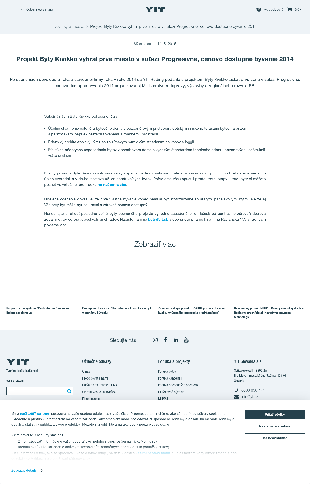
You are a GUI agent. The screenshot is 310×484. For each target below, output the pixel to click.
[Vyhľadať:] (69, 391)
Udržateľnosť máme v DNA (99, 385)
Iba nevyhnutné (274, 438)
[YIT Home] (155, 9)
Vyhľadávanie (15, 381)
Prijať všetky (275, 414)
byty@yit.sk (158, 219)
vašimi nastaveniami (153, 453)
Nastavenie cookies (275, 426)
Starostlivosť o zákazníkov (99, 392)
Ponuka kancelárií (170, 378)
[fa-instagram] (155, 340)
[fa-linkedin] (176, 340)
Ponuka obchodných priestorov (178, 385)
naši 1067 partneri (35, 413)
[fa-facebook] (165, 340)
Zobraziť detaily (24, 470)
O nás (86, 371)
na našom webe (112, 184)
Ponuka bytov (167, 371)
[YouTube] (186, 340)
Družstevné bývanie (171, 392)
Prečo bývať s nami (95, 378)
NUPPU (163, 398)
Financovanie (91, 398)
